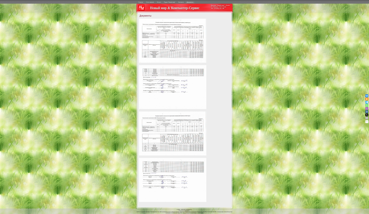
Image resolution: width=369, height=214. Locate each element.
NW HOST (187, 210)
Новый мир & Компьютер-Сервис (174, 7)
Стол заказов (150, 2)
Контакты (181, 2)
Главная (140, 2)
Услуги (159, 2)
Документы (190, 2)
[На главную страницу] (141, 7)
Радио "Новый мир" (169, 2)
